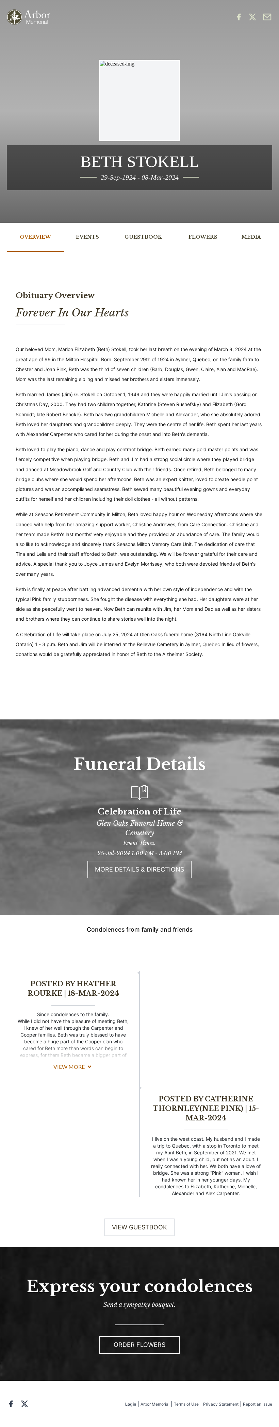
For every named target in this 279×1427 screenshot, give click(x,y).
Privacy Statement (221, 1404)
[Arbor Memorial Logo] (28, 17)
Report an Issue (257, 1404)
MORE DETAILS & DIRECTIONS (139, 869)
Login (130, 1404)
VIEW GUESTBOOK (139, 1227)
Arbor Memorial (155, 1404)
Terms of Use (186, 1404)
